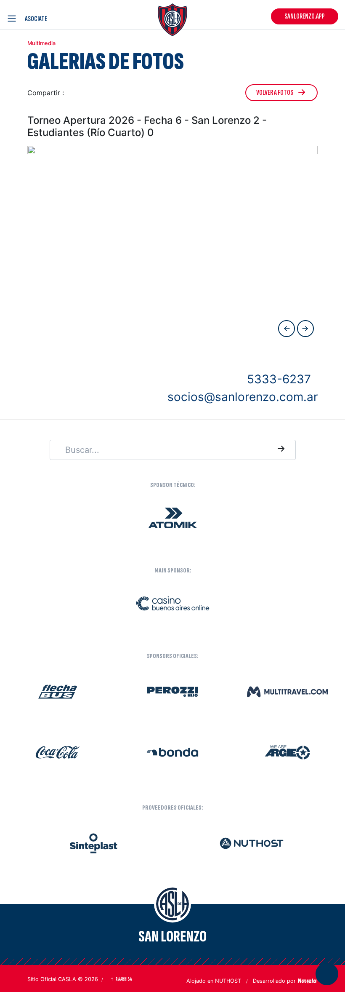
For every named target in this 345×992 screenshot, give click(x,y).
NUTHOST (228, 981)
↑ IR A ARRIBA (121, 979)
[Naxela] (307, 980)
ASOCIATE (36, 18)
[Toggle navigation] (13, 18)
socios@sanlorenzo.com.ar (242, 397)
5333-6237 (279, 379)
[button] (73, 92)
